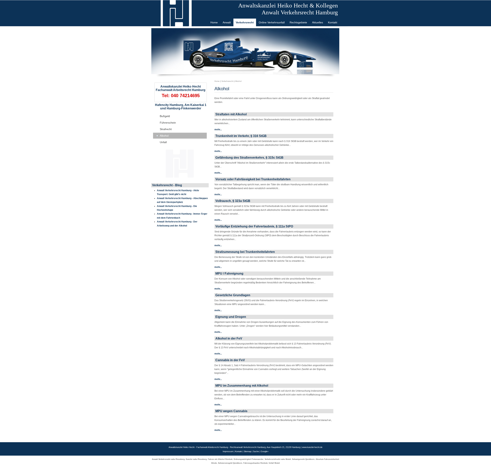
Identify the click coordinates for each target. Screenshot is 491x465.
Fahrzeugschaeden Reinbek (255, 463)
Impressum (228, 451)
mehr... (218, 129)
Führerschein (168, 122)
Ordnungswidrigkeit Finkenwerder (249, 459)
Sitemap (247, 451)
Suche (256, 451)
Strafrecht (166, 129)
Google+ (265, 451)
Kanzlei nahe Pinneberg (196, 459)
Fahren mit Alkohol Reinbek (220, 459)
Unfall (163, 142)
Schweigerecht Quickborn (303, 459)
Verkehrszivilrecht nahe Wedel (278, 459)
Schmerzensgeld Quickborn (230, 463)
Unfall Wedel (274, 463)
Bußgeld (165, 116)
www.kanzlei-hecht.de (312, 447)
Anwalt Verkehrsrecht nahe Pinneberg (168, 459)
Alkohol (164, 135)
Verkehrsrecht (227, 81)
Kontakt (238, 451)
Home (217, 81)
